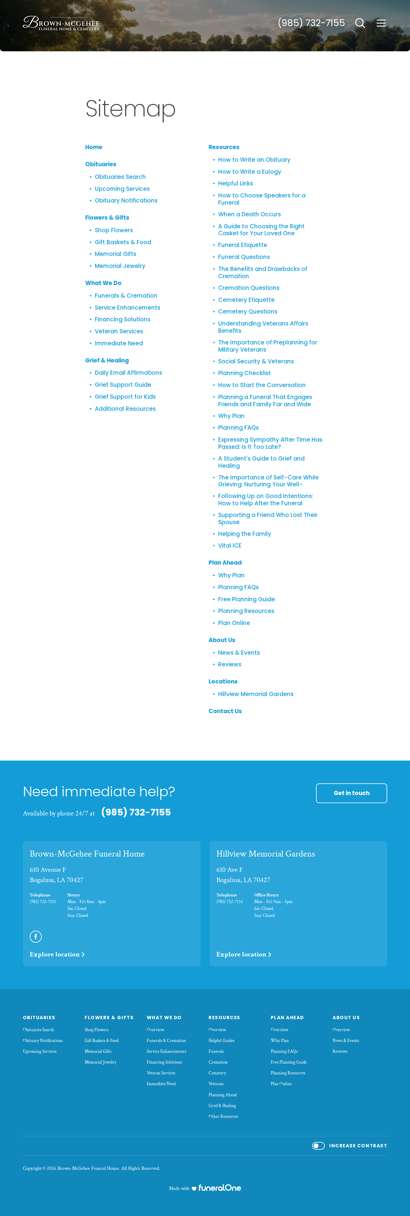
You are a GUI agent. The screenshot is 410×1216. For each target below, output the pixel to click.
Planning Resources (246, 611)
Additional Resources (125, 409)
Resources (224, 147)
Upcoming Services (122, 189)
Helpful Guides (221, 1040)
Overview (155, 1030)
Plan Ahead (225, 563)
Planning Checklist (244, 373)
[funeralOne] (220, 1187)
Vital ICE (230, 545)
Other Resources (223, 1116)
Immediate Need (119, 343)
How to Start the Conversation (262, 385)
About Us (222, 640)
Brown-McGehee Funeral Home (87, 854)
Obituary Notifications (126, 200)
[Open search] (360, 23)
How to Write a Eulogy (249, 172)
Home (93, 147)
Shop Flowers (114, 230)
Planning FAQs (238, 427)
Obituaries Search (120, 177)
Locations (223, 681)
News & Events (239, 652)
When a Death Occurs (249, 214)
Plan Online (234, 623)
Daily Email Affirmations (128, 373)
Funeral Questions (244, 257)
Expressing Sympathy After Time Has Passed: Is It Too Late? (270, 443)
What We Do (103, 283)
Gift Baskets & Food (123, 242)
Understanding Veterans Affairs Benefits (263, 327)
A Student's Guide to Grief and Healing (261, 462)
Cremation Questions (248, 288)
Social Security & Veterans (256, 361)
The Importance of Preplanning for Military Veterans (267, 346)
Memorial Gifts (115, 254)
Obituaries (100, 164)
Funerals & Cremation (126, 295)
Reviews (229, 664)
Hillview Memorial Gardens (256, 694)
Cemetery (217, 1073)
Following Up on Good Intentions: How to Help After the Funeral (265, 500)
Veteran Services (119, 331)
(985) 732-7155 (311, 23)
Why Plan (231, 416)
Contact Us (225, 711)
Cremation (218, 1062)
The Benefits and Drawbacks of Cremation (262, 273)
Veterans (216, 1084)
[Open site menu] (381, 23)
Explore (55, 954)
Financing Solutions (122, 319)
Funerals (216, 1051)
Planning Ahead (223, 1095)
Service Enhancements (127, 307)
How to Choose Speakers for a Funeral (262, 199)
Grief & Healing (107, 360)
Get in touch (351, 793)
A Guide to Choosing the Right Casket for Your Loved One (261, 230)
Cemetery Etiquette (246, 300)
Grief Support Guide (123, 385)
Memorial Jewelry (120, 266)
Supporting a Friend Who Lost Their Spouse (268, 519)
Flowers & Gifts (107, 218)
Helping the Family (244, 534)
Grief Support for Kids (125, 397)
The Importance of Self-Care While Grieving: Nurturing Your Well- (268, 481)
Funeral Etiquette (242, 245)
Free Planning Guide (246, 599)
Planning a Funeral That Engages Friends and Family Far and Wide (265, 401)
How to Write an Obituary (254, 160)
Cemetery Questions (247, 311)
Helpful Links (235, 183)
